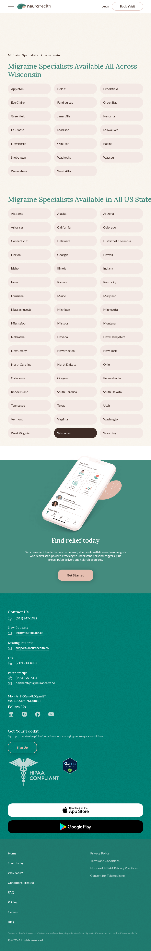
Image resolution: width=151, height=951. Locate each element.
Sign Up (22, 747)
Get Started (75, 575)
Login (105, 6)
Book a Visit (127, 6)
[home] (34, 6)
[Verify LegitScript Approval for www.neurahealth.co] (70, 765)
